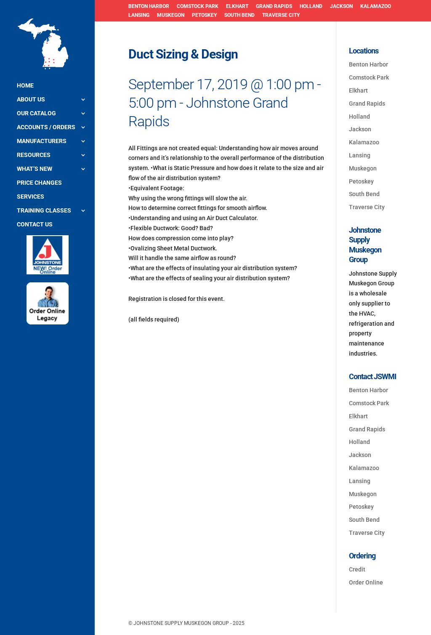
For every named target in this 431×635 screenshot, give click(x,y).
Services (30, 197)
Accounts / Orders (46, 127)
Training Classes (44, 210)
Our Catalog (36, 113)
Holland (311, 6)
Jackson (341, 6)
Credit (357, 569)
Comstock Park (197, 6)
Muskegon (170, 15)
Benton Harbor (148, 6)
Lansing (138, 15)
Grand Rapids (274, 6)
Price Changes (39, 183)
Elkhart (237, 6)
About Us (31, 99)
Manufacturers (42, 141)
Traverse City (281, 15)
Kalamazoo (375, 6)
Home (25, 85)
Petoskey (204, 15)
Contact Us (35, 224)
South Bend (239, 15)
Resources (34, 155)
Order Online (366, 582)
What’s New (34, 169)
